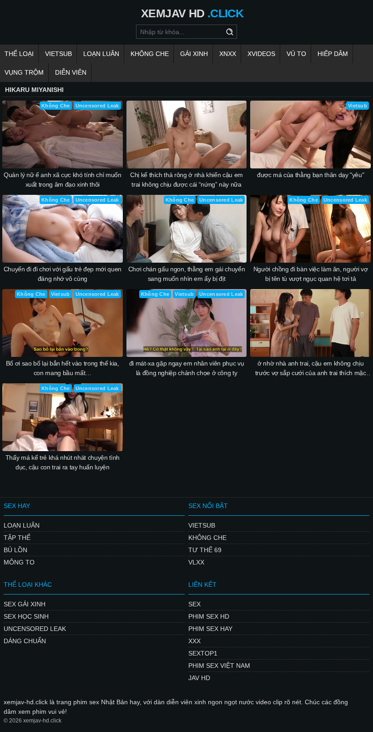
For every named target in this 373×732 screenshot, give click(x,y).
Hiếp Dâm (333, 53)
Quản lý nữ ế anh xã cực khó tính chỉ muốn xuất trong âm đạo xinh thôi (62, 179)
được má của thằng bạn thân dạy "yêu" (310, 174)
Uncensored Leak (35, 628)
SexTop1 (202, 653)
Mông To (19, 562)
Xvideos (261, 53)
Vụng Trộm (24, 72)
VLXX (196, 562)
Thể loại (19, 53)
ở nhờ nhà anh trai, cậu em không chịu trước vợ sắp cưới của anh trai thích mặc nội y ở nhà (310, 369)
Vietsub (58, 53)
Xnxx (227, 53)
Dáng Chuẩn (25, 641)
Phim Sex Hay (210, 628)
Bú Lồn (15, 550)
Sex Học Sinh (26, 616)
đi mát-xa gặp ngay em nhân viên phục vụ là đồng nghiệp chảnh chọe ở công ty (186, 368)
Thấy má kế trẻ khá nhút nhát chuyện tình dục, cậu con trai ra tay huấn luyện (62, 462)
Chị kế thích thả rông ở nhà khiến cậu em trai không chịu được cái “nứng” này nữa (186, 179)
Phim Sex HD (208, 616)
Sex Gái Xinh (24, 604)
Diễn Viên (70, 72)
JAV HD (199, 677)
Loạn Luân (101, 53)
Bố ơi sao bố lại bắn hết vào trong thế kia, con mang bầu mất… (62, 368)
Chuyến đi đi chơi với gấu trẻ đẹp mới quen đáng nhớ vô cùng (62, 273)
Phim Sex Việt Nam (219, 665)
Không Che (150, 53)
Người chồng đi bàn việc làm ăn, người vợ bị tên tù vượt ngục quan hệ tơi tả (310, 273)
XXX (194, 641)
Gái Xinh (194, 53)
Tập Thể (17, 537)
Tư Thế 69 (205, 550)
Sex (194, 604)
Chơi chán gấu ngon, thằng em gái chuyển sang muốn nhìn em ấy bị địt (186, 273)
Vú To (296, 53)
